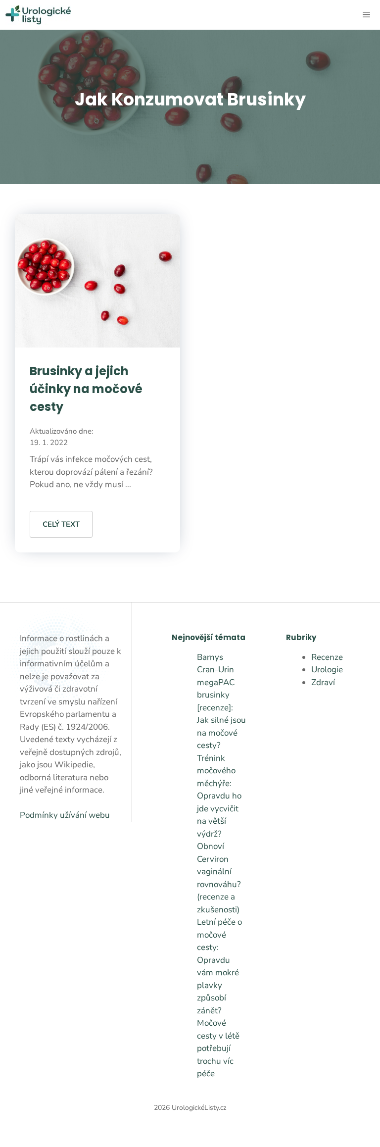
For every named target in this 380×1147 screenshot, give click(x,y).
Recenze (327, 657)
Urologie (327, 669)
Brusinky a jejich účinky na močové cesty (86, 389)
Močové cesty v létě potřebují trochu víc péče (218, 1048)
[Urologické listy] (38, 15)
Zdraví (323, 682)
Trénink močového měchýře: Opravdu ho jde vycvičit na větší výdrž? (219, 796)
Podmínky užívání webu (65, 815)
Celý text (61, 524)
